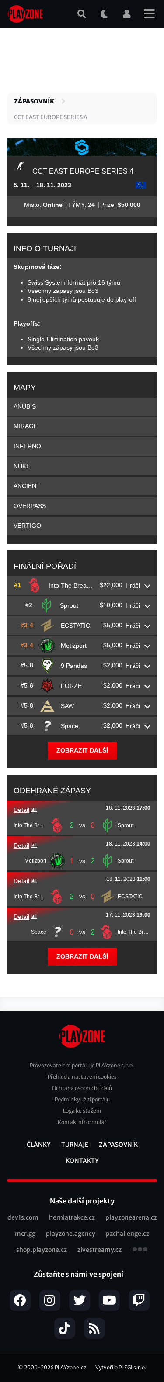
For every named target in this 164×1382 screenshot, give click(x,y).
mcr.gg (25, 1234)
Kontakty (82, 1161)
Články (39, 1144)
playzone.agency (70, 1234)
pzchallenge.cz (127, 1234)
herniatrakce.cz (72, 1217)
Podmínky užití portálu (82, 1099)
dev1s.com (22, 1217)
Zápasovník (34, 101)
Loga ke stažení (82, 1110)
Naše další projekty (82, 1200)
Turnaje (74, 1144)
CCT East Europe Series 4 (50, 117)
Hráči (133, 585)
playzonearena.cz (131, 1217)
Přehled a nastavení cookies (82, 1076)
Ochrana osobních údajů (82, 1088)
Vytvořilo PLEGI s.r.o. (121, 1367)
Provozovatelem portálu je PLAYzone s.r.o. (82, 1065)
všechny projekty (140, 1250)
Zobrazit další (82, 750)
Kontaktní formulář (82, 1122)
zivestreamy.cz (99, 1250)
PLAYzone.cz (70, 1367)
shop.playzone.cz (41, 1250)
